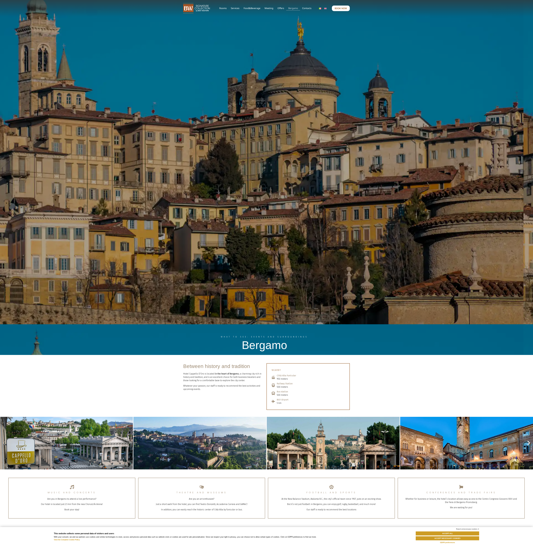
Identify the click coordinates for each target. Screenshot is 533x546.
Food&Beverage (252, 8)
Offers (280, 8)
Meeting (269, 8)
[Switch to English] (325, 8)
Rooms (223, 8)
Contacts (306, 8)
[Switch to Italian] (320, 8)
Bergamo (293, 8)
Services (235, 8)
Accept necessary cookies (447, 538)
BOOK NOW (341, 8)
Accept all (447, 533)
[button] (4, 443)
